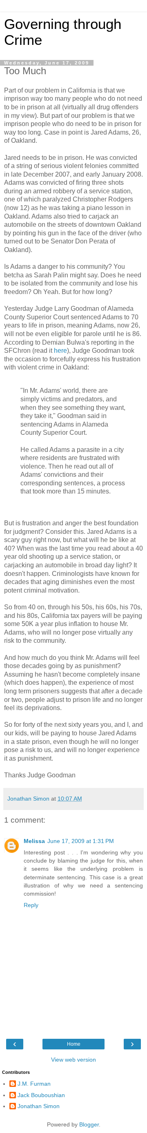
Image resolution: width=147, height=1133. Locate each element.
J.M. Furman (34, 1083)
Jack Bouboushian (41, 1095)
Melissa (34, 841)
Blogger (89, 1124)
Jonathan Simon (39, 1106)
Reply (31, 905)
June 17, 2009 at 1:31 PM (80, 841)
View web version (73, 1059)
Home (73, 1044)
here (60, 350)
